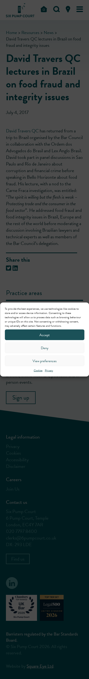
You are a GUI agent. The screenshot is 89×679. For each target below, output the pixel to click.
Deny (44, 347)
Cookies (38, 370)
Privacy (49, 370)
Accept (44, 334)
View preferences (44, 360)
